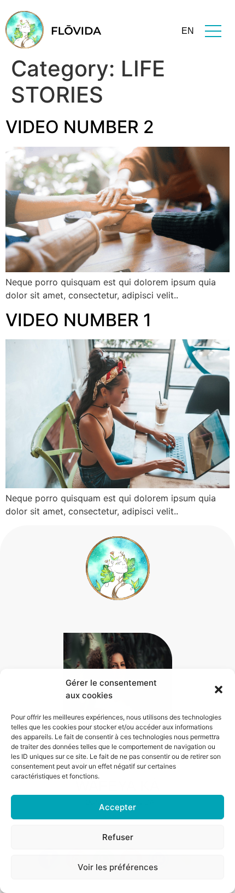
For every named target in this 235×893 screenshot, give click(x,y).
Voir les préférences (118, 867)
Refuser (117, 837)
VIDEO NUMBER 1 (78, 320)
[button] (218, 689)
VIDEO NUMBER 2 (79, 126)
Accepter (117, 807)
